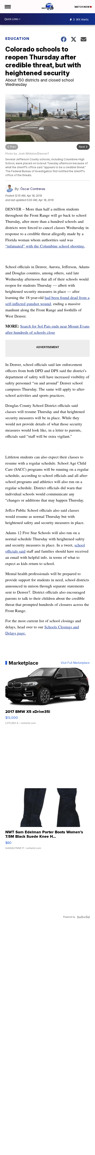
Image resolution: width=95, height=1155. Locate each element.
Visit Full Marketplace (75, 662)
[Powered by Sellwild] (83, 917)
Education (17, 38)
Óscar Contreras (32, 189)
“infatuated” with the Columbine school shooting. (45, 246)
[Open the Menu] (7, 6)
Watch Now (82, 7)
